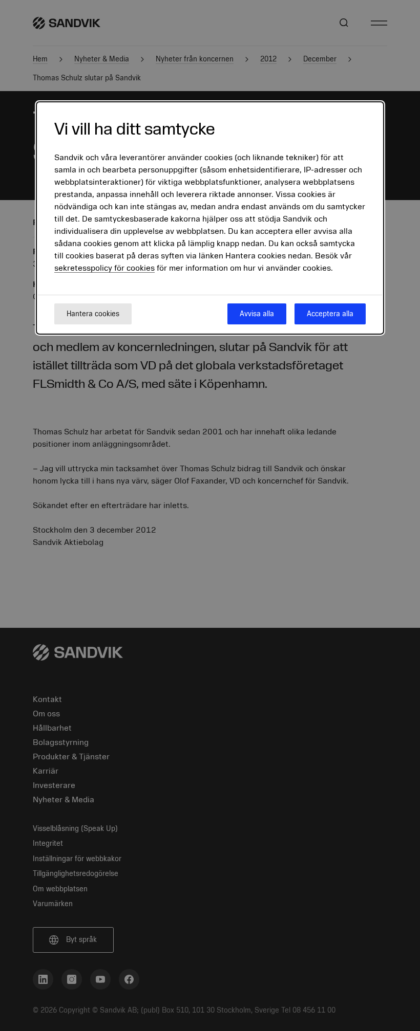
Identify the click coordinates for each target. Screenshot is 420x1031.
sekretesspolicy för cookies (104, 268)
